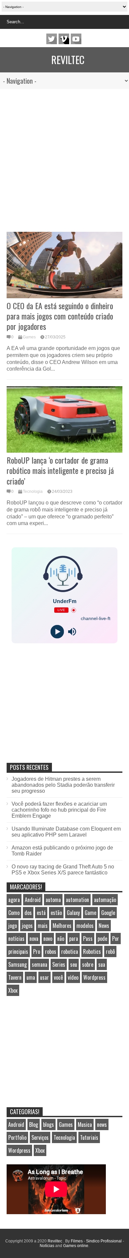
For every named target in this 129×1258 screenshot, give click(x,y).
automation (77, 900)
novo (47, 939)
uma (30, 977)
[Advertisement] (64, 157)
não (60, 939)
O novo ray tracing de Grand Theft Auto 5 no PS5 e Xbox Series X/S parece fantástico (63, 869)
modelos (85, 926)
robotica (69, 951)
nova (33, 939)
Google (108, 913)
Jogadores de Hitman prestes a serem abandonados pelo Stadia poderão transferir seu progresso (63, 785)
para (73, 939)
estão (56, 913)
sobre (87, 964)
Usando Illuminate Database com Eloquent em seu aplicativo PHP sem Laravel (66, 832)
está (41, 913)
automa (53, 900)
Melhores (62, 926)
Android (33, 900)
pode (102, 939)
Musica (85, 1124)
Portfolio (17, 1137)
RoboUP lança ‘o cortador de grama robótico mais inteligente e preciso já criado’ (60, 470)
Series (58, 964)
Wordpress (94, 977)
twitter (51, 39)
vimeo (64, 39)
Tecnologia (33, 491)
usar (44, 977)
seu (73, 964)
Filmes (77, 1241)
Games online (75, 1245)
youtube (76, 39)
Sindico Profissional (104, 1241)
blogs (48, 1124)
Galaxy (73, 913)
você (58, 977)
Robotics (92, 951)
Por (115, 939)
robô (110, 951)
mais (43, 926)
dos (28, 913)
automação (105, 900)
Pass (88, 939)
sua (101, 964)
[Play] (57, 631)
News (104, 926)
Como (14, 913)
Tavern (15, 977)
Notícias (47, 1245)
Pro (36, 951)
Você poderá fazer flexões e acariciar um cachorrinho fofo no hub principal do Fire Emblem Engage (59, 810)
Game (90, 913)
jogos (27, 926)
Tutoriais (89, 1137)
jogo (12, 926)
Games (29, 337)
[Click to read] (64, 265)
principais (18, 951)
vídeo (73, 977)
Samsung (17, 964)
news (102, 1124)
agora (14, 900)
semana (39, 964)
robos (50, 951)
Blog (33, 1124)
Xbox (13, 990)
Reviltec (67, 59)
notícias (16, 939)
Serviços (40, 1137)
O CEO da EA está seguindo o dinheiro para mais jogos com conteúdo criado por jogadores (60, 316)
